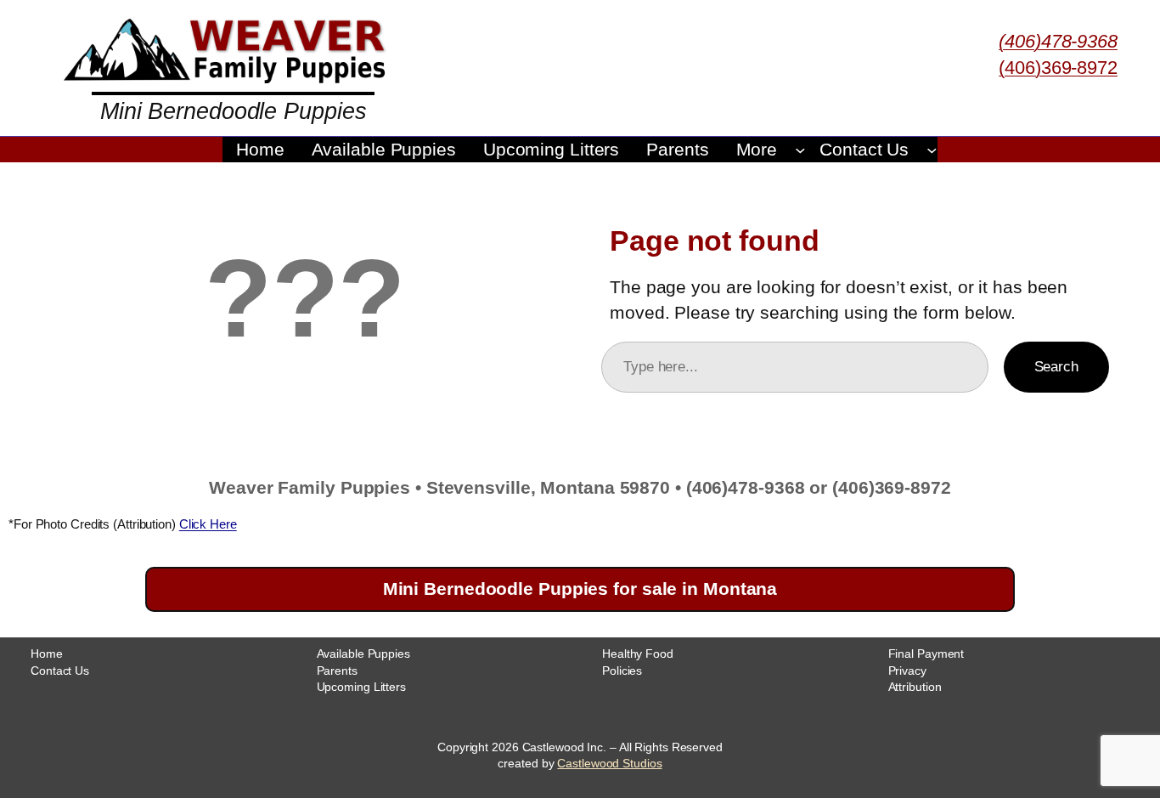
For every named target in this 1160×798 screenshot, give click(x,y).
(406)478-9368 (1058, 41)
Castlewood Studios (609, 763)
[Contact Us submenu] (932, 149)
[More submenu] (800, 149)
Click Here (208, 524)
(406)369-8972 (1058, 67)
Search (1056, 366)
